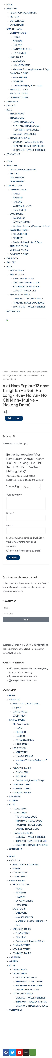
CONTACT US (13, 154)
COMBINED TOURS (19, 97)
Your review (14, 494)
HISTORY (14, 16)
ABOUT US (12, 8)
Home (5, 371)
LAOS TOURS (16, 57)
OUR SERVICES (17, 20)
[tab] (26, 436)
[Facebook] (6, 1052)
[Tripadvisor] (32, 1052)
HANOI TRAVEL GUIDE (23, 121)
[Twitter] (12, 1052)
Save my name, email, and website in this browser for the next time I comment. (25, 542)
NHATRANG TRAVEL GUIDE (26, 126)
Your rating (13, 486)
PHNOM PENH (20, 77)
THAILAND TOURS (19, 89)
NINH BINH (18, 41)
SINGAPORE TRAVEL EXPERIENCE (29, 150)
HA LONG (17, 45)
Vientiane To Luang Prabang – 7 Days (31, 69)
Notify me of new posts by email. (24, 550)
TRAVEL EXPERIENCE (20, 138)
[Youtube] (19, 1052)
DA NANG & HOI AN (22, 49)
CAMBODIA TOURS (19, 73)
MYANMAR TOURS (19, 93)
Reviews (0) (9, 436)
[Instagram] (26, 1052)
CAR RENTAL (13, 101)
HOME (10, 4)
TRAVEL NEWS (17, 113)
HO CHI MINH (19, 53)
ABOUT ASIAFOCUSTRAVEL (23, 12)
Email (9, 525)
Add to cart (13, 418)
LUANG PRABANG (21, 65)
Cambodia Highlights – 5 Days (27, 85)
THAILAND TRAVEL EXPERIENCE (28, 146)
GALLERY (11, 105)
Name (10, 513)
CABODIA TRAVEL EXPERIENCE (28, 142)
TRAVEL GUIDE (17, 117)
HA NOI (16, 37)
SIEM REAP (18, 81)
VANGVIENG (19, 61)
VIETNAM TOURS (18, 33)
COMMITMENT (17, 24)
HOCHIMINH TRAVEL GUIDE (26, 130)
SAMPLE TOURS (14, 29)
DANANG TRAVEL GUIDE (24, 134)
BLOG (9, 109)
